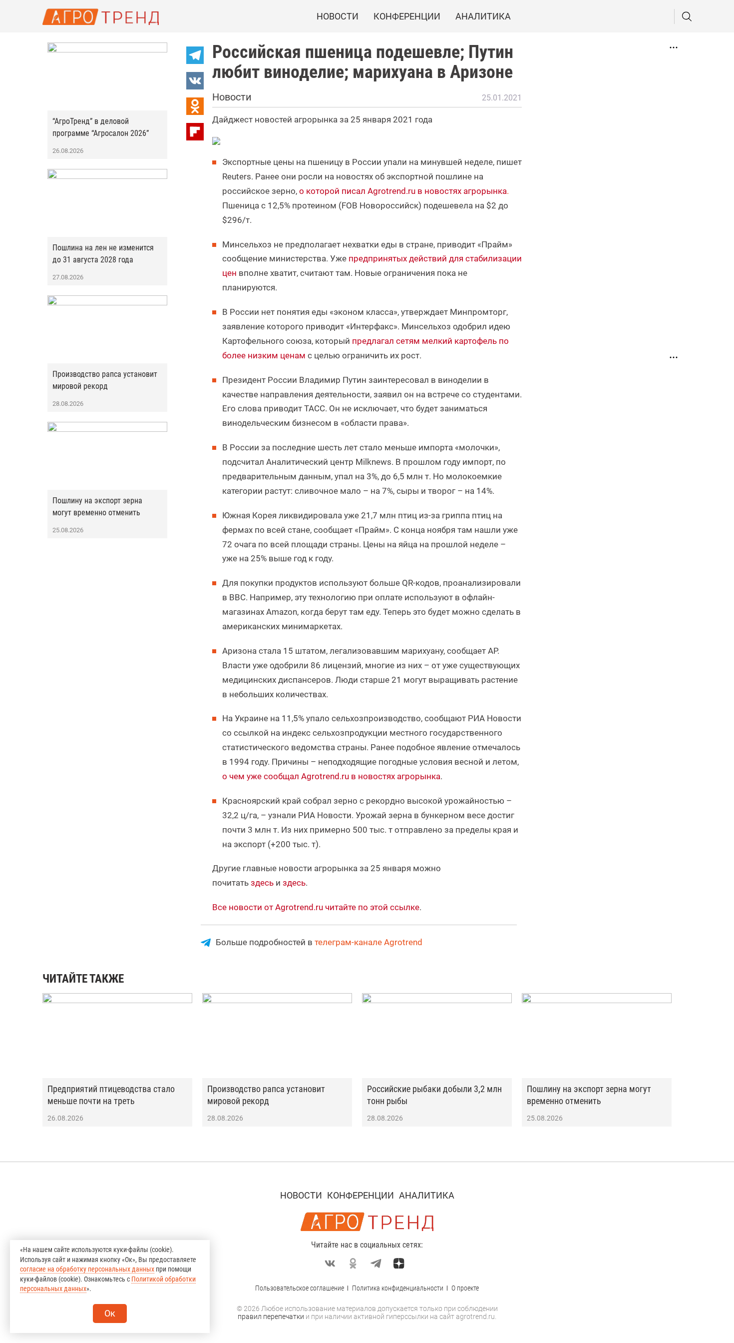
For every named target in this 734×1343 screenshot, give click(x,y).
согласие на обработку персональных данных (87, 1269)
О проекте (465, 1288)
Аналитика (483, 16)
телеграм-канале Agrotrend (368, 942)
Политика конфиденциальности (397, 1288)
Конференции (406, 16)
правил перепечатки (271, 1317)
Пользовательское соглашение (299, 1288)
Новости (338, 16)
